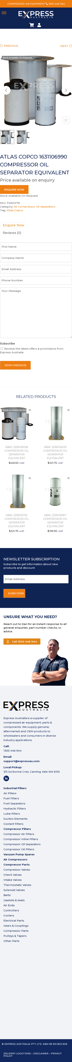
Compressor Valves (16, 869)
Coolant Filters (13, 823)
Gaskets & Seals (14, 900)
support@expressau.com (21, 761)
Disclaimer (40, 1053)
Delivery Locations (17, 1053)
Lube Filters (11, 813)
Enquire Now (14, 189)
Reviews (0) (12, 233)
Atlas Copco (15, 210)
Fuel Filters (11, 798)
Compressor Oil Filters (18, 849)
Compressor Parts (15, 930)
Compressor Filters (17, 829)
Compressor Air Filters (18, 834)
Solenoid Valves (14, 890)
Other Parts (11, 941)
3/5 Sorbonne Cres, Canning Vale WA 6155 (31, 771)
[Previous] (6, 90)
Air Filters (9, 793)
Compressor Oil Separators (22, 844)
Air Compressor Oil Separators (34, 206)
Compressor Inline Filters (20, 839)
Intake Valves (12, 879)
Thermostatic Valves (17, 885)
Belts (7, 895)
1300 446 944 (57, 3)
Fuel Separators (14, 803)
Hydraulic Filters (14, 808)
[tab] (36, 225)
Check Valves (12, 874)
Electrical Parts (13, 920)
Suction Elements (15, 818)
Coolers (8, 915)
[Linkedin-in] (6, 778)
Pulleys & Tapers (15, 936)
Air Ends (9, 905)
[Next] (66, 90)
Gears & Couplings (15, 925)
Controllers (11, 910)
